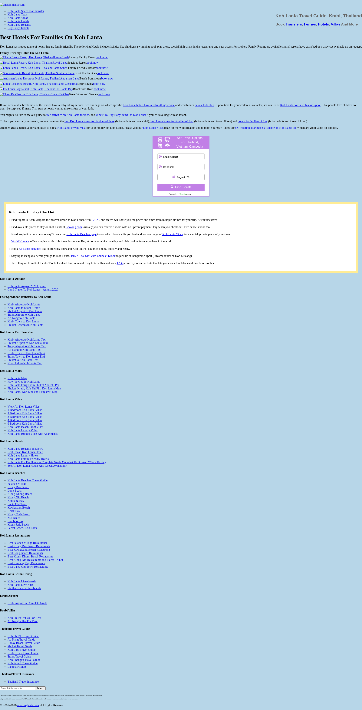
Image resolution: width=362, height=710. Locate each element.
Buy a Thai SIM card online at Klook (93, 255)
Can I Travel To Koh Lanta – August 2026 (33, 289)
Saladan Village (17, 483)
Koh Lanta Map (17, 378)
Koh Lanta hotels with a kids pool (300, 105)
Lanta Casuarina (67, 83)
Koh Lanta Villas (153, 127)
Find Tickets (183, 187)
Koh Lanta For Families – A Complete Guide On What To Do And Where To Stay (57, 462)
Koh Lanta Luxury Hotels (23, 455)
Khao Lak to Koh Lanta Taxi (25, 363)
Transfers (294, 24)
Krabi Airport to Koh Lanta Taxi (27, 339)
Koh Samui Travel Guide (23, 663)
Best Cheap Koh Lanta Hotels (25, 452)
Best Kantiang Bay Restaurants (26, 563)
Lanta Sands (60, 67)
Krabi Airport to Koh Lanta (24, 304)
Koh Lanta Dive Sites (20, 584)
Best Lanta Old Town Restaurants (28, 566)
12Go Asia (182, 194)
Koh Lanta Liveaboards (22, 581)
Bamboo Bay (15, 521)
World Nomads (20, 241)
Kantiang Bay (16, 500)
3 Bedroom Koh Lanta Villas (25, 416)
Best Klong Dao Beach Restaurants (29, 546)
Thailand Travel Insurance (23, 681)
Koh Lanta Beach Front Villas (25, 427)
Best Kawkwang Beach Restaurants (29, 549)
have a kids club (204, 105)
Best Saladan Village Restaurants (27, 542)
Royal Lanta (60, 62)
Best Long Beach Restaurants (25, 553)
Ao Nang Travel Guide (21, 639)
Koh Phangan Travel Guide (24, 659)
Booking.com (74, 227)
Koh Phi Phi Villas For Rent (24, 617)
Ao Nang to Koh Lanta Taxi (24, 349)
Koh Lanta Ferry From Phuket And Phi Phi (33, 385)
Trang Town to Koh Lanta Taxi (26, 356)
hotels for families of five (252, 121)
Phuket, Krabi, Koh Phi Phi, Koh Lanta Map (34, 388)
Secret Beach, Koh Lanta (23, 528)
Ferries (310, 24)
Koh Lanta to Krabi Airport (24, 307)
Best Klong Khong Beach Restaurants (30, 556)
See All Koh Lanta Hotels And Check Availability (37, 465)
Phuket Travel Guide (20, 646)
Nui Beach (14, 517)
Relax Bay (14, 511)
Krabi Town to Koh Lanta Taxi (26, 353)
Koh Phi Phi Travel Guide (23, 636)
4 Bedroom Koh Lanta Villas (25, 420)
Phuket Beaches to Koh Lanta (25, 324)
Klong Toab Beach (19, 514)
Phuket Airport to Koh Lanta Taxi (28, 343)
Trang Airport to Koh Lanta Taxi (27, 346)
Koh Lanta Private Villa (71, 127)
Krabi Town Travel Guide (23, 653)
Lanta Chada (61, 57)
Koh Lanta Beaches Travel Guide (28, 480)
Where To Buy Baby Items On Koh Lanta (121, 114)
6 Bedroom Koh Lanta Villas (25, 423)
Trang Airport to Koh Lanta (24, 314)
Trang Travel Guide (19, 656)
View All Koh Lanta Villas (23, 406)
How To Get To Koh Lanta (24, 381)
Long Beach (15, 490)
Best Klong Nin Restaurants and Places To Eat (35, 559)
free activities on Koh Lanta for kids (67, 114)
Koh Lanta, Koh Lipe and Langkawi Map (33, 391)
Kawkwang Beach (19, 507)
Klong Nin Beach (18, 497)
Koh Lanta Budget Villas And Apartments (33, 433)
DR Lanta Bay (64, 89)
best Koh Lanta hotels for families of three (89, 121)
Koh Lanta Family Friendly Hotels (28, 458)
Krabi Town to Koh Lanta (23, 321)
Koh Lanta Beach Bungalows (25, 448)
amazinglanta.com (28, 705)
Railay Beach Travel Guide (24, 642)
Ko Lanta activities (30, 248)
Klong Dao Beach (18, 487)
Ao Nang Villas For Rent (23, 621)
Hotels (323, 24)
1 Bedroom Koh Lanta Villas (25, 410)
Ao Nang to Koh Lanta (21, 318)
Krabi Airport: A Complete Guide (27, 603)
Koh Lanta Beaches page (82, 234)
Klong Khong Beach (20, 494)
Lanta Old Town (17, 504)
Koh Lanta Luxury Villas (23, 430)
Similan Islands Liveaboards (24, 588)
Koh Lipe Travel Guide (21, 649)
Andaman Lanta (69, 78)
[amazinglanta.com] (12, 4)
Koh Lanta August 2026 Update (27, 286)
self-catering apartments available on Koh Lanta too (266, 127)
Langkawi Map (17, 666)
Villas (335, 24)
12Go (94, 219)
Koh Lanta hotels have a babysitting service (149, 105)
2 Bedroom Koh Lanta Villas (25, 413)
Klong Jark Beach (18, 524)
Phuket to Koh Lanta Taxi (23, 360)
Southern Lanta (65, 73)
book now (102, 57)
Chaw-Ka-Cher (60, 94)
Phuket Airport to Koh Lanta (25, 311)
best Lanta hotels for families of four (171, 121)
